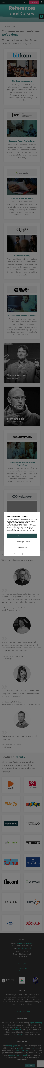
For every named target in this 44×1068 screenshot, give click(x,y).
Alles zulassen (22, 536)
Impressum (26, 554)
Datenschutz (18, 554)
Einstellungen (22, 547)
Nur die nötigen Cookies (22, 541)
